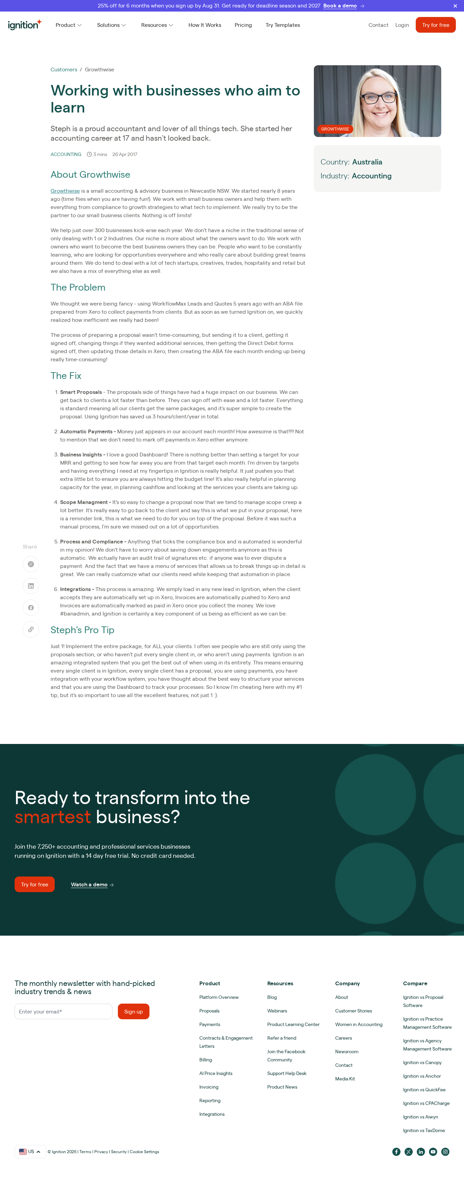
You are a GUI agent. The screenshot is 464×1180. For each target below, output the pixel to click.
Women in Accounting (358, 1024)
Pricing (243, 25)
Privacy (101, 1151)
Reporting (209, 1100)
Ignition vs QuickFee (424, 1089)
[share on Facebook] (31, 608)
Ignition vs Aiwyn (420, 1117)
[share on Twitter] (31, 564)
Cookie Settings (144, 1151)
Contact (379, 25)
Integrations (212, 1114)
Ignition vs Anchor (422, 1076)
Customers (64, 69)
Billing (205, 1059)
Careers (343, 1038)
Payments (209, 1024)
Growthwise (65, 191)
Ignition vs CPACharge (426, 1103)
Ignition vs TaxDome (424, 1130)
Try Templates (283, 25)
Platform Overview (219, 997)
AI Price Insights (215, 1073)
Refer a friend (281, 1038)
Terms (85, 1151)
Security (119, 1151)
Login (402, 25)
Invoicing (208, 1087)
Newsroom (346, 1051)
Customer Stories (353, 1010)
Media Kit (345, 1078)
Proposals (209, 1010)
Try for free (435, 25)
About (341, 997)
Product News (282, 1087)
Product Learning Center (293, 1024)
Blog (272, 997)
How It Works (205, 25)
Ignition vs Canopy (422, 1062)
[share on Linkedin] (31, 586)
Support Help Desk (286, 1073)
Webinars (277, 1010)
